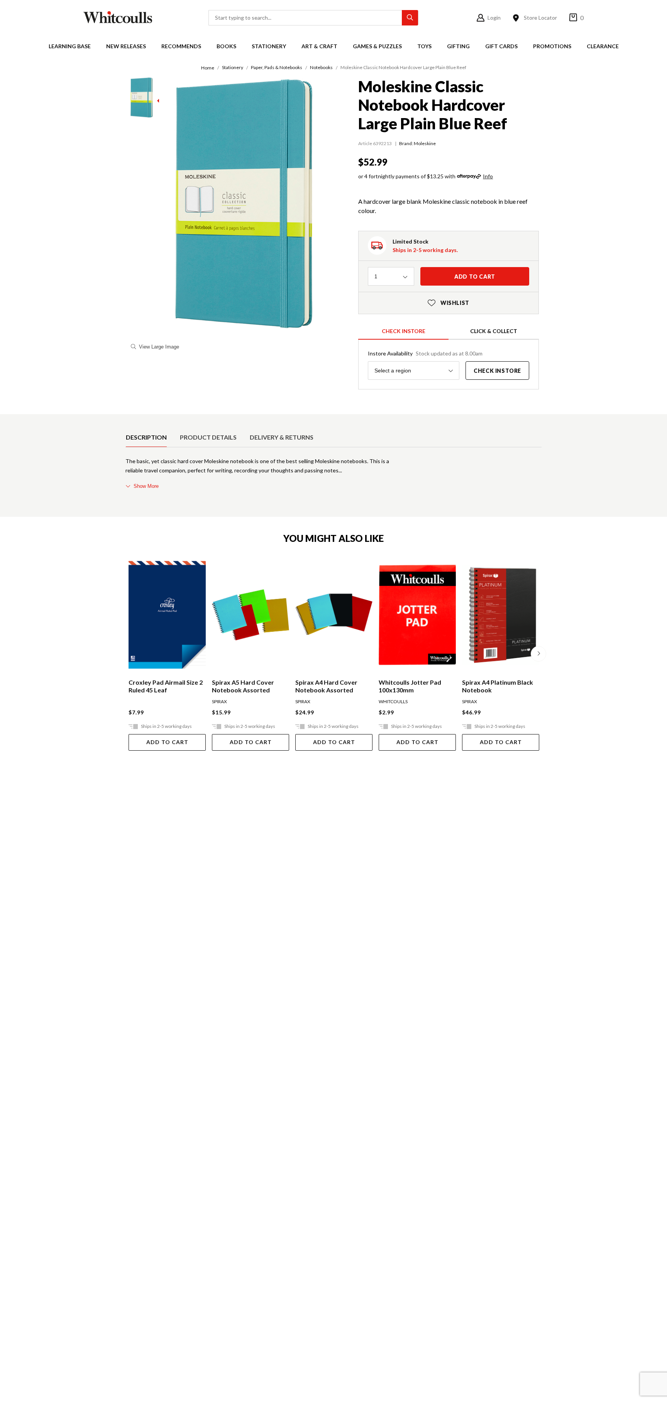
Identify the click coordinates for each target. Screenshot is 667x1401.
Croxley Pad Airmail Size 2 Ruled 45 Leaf (166, 686)
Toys (424, 46)
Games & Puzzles (377, 46)
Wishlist (448, 302)
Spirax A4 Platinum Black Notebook (497, 686)
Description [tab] (146, 437)
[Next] (538, 654)
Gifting (458, 46)
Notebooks (321, 67)
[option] (146, 437)
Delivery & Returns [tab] (281, 437)
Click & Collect (493, 331)
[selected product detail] (128, 420)
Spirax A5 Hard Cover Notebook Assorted (243, 686)
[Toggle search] (410, 17)
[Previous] (128, 654)
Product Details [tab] (208, 437)
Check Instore (403, 331)
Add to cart (474, 276)
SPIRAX (219, 701)
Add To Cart (167, 742)
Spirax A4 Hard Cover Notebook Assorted (326, 686)
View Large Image (159, 347)
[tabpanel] (333, 474)
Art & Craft (319, 46)
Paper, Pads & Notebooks (276, 67)
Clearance (603, 46)
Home (207, 68)
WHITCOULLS (393, 701)
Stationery (269, 46)
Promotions (552, 46)
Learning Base (70, 46)
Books (226, 46)
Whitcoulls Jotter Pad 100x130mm (410, 686)
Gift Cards (501, 46)
